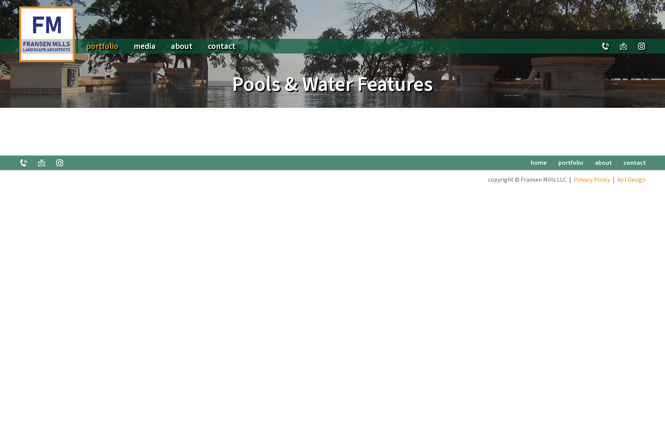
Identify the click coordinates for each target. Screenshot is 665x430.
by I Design (631, 180)
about (181, 46)
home (539, 163)
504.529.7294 (605, 46)
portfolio (102, 46)
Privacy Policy (592, 180)
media (144, 46)
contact (222, 46)
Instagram (641, 46)
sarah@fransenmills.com (623, 46)
